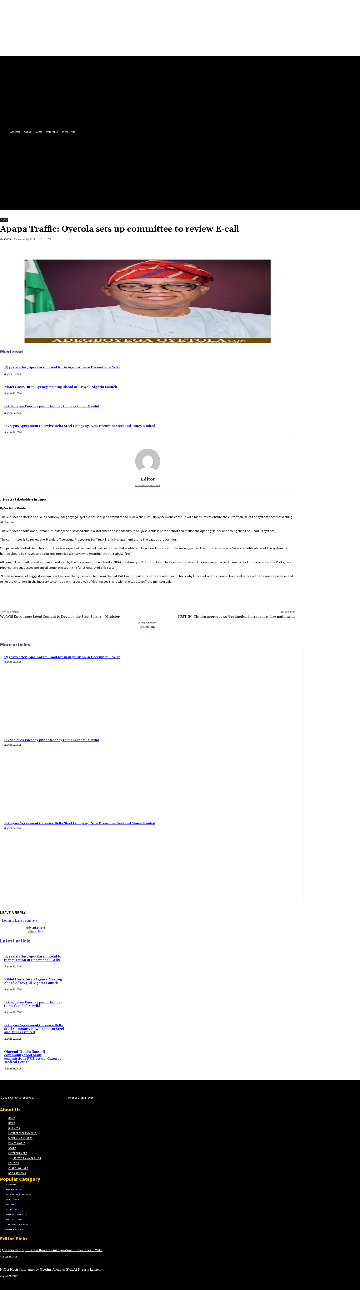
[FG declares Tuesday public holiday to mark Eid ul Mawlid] (261, 776)
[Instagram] (43, 1098)
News (4, 219)
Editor (7, 239)
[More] (288, 249)
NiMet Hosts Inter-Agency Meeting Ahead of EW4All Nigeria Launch (60, 387)
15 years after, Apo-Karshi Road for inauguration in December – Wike (62, 367)
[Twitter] (193, 166)
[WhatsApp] (273, 249)
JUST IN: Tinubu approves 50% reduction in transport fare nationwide (236, 617)
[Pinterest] (258, 249)
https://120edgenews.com (147, 485)
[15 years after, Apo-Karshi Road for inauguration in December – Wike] (261, 693)
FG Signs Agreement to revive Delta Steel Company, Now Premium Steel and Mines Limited (79, 426)
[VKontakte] (58, 1098)
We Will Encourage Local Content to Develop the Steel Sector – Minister (60, 617)
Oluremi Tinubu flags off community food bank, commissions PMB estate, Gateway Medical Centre (32, 1057)
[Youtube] (201, 166)
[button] (210, 167)
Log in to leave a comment (19, 920)
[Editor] (147, 461)
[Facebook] (186, 166)
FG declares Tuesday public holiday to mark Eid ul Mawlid (51, 406)
